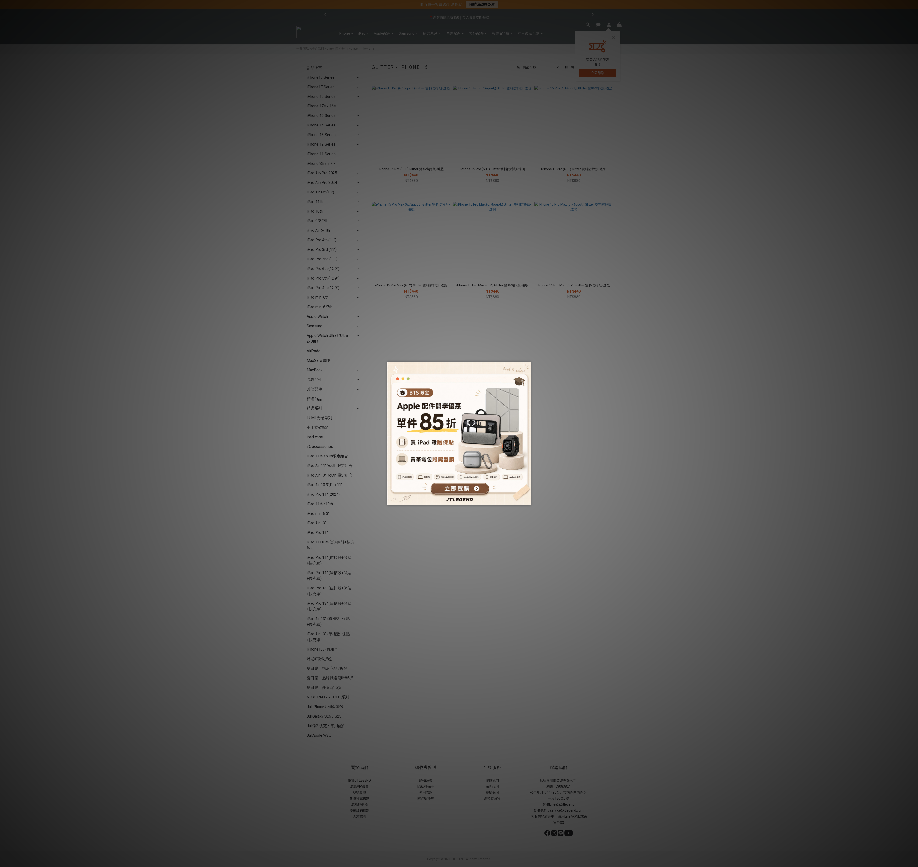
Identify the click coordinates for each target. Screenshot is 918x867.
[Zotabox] (528, 501)
